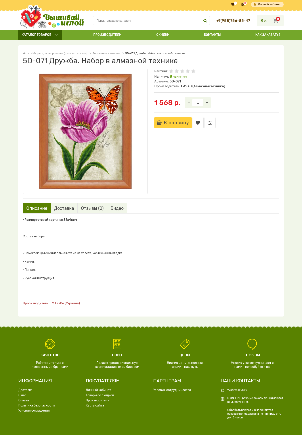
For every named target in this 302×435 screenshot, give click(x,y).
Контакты (212, 35)
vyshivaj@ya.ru (237, 389)
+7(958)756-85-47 (233, 21)
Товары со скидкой (100, 395)
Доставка (25, 390)
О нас (22, 395)
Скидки (163, 35)
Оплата (23, 400)
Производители (107, 35)
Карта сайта (95, 405)
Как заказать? (267, 35)
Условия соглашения (34, 410)
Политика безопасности (36, 405)
